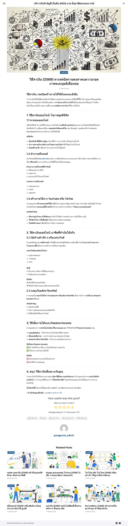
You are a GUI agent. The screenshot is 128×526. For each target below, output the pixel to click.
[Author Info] (64, 432)
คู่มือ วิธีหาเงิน (32, 418)
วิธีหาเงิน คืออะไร (67, 418)
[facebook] (116, 523)
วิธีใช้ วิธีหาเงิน (81, 418)
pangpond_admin (64, 435)
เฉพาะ (44, 159)
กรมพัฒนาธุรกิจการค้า (53, 393)
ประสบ (90, 380)
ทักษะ (39, 159)
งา (72, 106)
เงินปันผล (47, 333)
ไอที (77, 141)
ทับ (56, 148)
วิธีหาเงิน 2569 (54, 418)
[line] (120, 523)
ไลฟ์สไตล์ (64, 72)
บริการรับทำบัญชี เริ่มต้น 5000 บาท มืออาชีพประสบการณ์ (64, 3)
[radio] (56, 407)
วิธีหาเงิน (43, 418)
